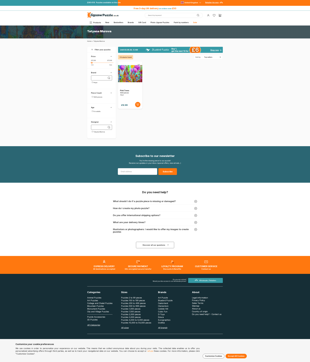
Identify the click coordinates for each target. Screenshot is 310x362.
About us (196, 308)
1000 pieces (97, 97)
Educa (161, 317)
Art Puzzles (92, 300)
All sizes (125, 327)
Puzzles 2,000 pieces (131, 314)
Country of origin (200, 311)
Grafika (161, 322)
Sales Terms (197, 303)
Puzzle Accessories (96, 317)
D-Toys (161, 314)
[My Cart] (220, 15)
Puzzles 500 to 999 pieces (133, 306)
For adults (97, 111)
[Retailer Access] (221, 3)
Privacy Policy (198, 300)
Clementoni (163, 306)
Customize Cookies (213, 356)
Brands (131, 22)
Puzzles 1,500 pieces (130, 311)
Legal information (200, 297)
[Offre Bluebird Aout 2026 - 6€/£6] (170, 50)
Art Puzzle (163, 297)
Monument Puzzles (96, 309)
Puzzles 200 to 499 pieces (133, 303)
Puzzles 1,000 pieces (130, 309)
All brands (162, 327)
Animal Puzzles (94, 297)
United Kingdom (191, 3)
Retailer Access (212, 2)
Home (89, 41)
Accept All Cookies (236, 356)
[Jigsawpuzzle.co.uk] (103, 18)
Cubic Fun (162, 311)
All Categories (93, 325)
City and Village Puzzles (98, 311)
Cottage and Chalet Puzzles (99, 303)
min (92, 65)
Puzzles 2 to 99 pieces (131, 297)
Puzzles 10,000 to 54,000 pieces (136, 322)
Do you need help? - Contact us (206, 314)
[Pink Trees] (130, 85)
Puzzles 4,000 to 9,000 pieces (135, 320)
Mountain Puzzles (95, 306)
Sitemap (195, 306)
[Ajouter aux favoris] (138, 65)
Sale (195, 22)
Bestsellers (118, 22)
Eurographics (164, 320)
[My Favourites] (214, 15)
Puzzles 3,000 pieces (131, 317)
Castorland (163, 303)
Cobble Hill (163, 309)
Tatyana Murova (99, 132)
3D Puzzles (92, 319)
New (107, 22)
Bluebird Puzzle (165, 300)
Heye (95, 82)
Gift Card (142, 22)
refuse (150, 351)
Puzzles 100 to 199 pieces (133, 300)
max (110, 65)
